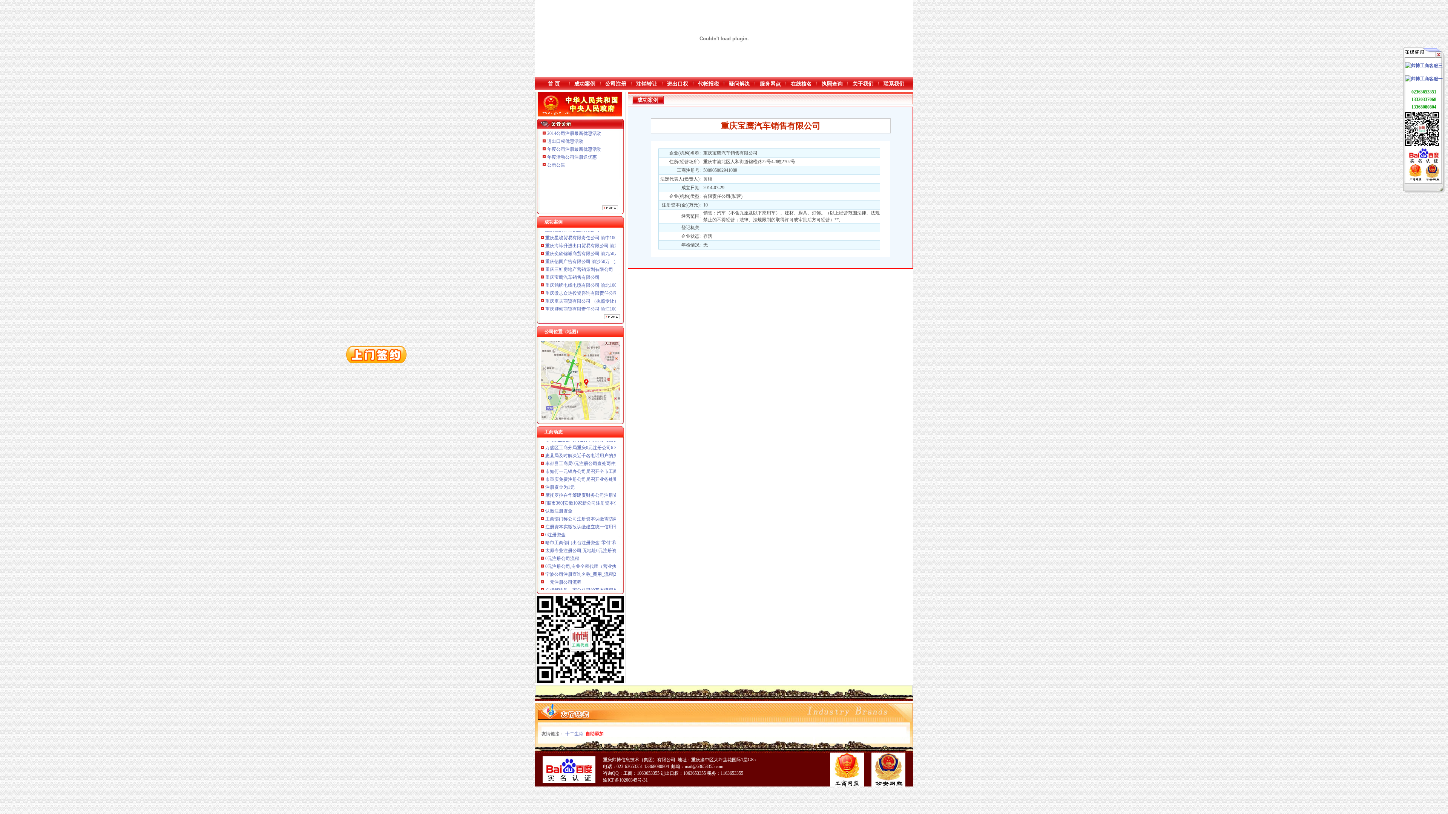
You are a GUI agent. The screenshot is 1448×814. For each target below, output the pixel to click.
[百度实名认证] (1424, 162)
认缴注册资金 (558, 476)
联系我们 (894, 84)
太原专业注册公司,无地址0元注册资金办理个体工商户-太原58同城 (611, 516)
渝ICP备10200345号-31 (625, 780)
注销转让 (646, 84)
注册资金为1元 (560, 453)
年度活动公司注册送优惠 (572, 157)
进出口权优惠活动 (565, 141)
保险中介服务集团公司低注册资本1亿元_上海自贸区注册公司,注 (609, 563)
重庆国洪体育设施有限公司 (572, 282)
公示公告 (556, 165)
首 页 (554, 84)
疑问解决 (739, 84)
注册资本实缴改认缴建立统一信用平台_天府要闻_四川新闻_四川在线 (614, 492)
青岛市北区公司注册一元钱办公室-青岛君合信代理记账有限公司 (609, 579)
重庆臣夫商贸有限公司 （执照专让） (582, 266)
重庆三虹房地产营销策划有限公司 (579, 234)
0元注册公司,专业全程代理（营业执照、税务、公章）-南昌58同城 (611, 532)
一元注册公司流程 (563, 548)
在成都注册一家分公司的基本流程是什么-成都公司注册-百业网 (607, 555)
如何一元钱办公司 (563, 571)
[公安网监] (1432, 179)
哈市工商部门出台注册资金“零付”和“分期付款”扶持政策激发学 (607, 508)
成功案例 (584, 84)
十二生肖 (574, 733)
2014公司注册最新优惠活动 (574, 133)
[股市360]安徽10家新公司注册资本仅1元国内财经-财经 (599, 468)
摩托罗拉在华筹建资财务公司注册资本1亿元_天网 (595, 461)
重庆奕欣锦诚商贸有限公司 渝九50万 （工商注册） (596, 306)
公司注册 (615, 84)
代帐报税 (708, 84)
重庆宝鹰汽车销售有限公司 (572, 242)
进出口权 (677, 84)
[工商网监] (1415, 179)
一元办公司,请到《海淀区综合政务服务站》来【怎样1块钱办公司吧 (612, 587)
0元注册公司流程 (562, 524)
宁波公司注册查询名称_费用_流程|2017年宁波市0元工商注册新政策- (613, 540)
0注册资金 (555, 500)
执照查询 (832, 84)
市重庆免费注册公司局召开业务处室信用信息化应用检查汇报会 (608, 445)
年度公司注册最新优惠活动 (574, 149)
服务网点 (770, 84)
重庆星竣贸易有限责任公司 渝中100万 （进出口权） (597, 290)
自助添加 (595, 733)
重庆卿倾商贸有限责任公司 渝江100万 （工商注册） (597, 274)
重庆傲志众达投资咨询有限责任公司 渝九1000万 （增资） (603, 258)
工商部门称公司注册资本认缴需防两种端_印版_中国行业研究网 (608, 484)
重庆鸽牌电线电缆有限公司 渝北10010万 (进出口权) (596, 250)
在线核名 (801, 84)
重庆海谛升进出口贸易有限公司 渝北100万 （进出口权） (601, 298)
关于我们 (863, 84)
